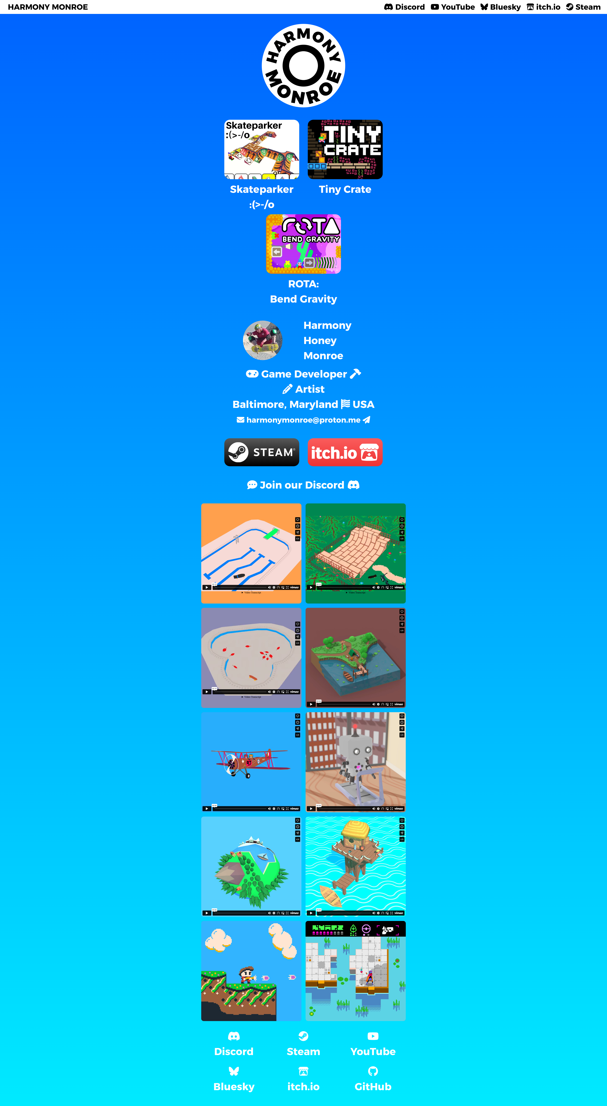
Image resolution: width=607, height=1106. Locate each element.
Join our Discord (302, 485)
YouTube (373, 1051)
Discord (234, 1051)
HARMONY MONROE (48, 7)
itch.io (303, 1086)
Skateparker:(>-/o (262, 197)
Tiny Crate (345, 189)
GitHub (373, 1086)
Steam (303, 1051)
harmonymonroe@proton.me (303, 419)
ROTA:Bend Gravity (303, 291)
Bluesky (233, 1086)
